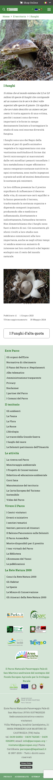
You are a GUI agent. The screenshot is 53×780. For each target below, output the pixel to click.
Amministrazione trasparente (23, 377)
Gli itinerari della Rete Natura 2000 (26, 597)
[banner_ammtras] (38, 629)
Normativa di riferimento (21, 362)
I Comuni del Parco (17, 398)
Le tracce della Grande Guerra (23, 436)
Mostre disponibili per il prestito (25, 543)
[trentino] (38, 642)
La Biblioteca (13, 553)
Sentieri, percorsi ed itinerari (23, 527)
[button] (47, 2)
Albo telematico (15, 372)
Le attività (12, 453)
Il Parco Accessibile (17, 538)
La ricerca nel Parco (17, 459)
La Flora (11, 421)
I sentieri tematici (16, 522)
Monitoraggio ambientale (21, 464)
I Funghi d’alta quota (26, 333)
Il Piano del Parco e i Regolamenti (25, 367)
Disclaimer (12, 388)
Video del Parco (15, 499)
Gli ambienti (13, 411)
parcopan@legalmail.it (33, 749)
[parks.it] (15, 615)
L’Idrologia (12, 431)
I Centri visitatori (16, 512)
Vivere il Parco (15, 506)
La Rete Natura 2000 (18, 570)
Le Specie (11, 587)
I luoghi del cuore (16, 441)
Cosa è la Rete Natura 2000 (21, 576)
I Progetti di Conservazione (22, 470)
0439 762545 (32, 736)
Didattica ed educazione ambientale (26, 475)
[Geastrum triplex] (27, 286)
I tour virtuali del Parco (19, 548)
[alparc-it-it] (38, 615)
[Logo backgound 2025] (12, 9)
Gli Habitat (12, 581)
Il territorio (12, 404)
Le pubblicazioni (15, 564)
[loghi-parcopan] (36, 9)
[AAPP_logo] (26, 655)
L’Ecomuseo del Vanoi (18, 558)
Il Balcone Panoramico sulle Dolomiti (27, 533)
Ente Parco (12, 350)
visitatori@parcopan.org (22, 745)
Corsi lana (12, 480)
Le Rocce (11, 426)
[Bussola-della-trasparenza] (15, 629)
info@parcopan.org (34, 740)
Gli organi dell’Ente (17, 357)
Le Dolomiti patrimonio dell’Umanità (27, 447)
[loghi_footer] (27, 686)
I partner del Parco (17, 393)
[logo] (15, 642)
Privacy (11, 383)
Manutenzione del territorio (22, 485)
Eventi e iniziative (17, 517)
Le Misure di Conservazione (22, 592)
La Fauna (11, 416)
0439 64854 (16, 736)
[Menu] (49, 9)
